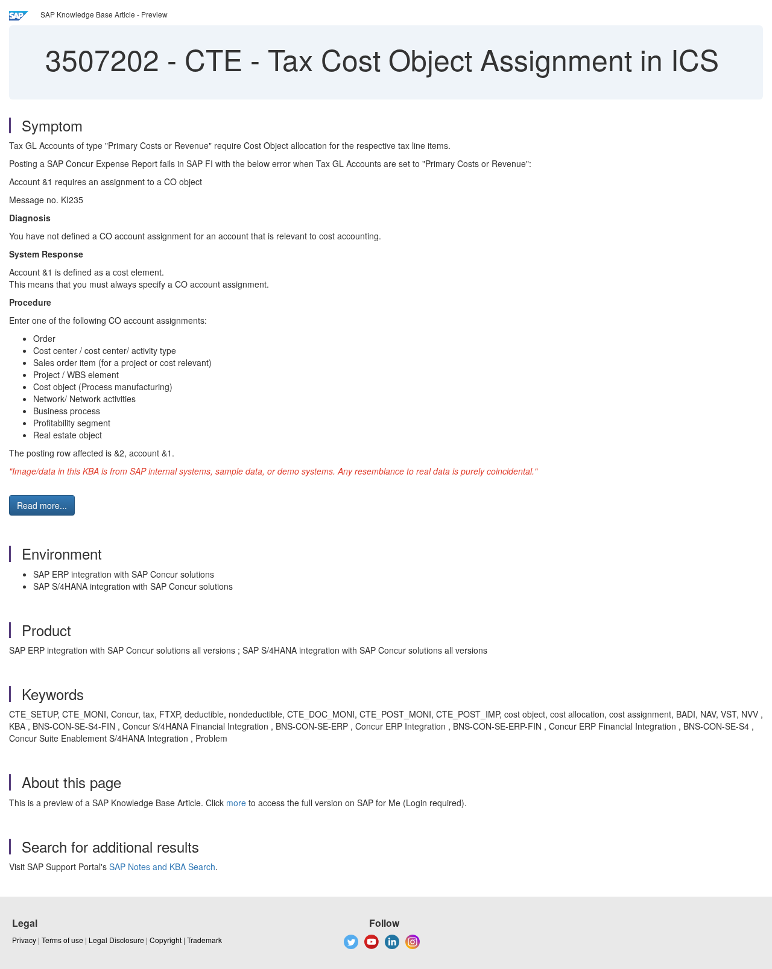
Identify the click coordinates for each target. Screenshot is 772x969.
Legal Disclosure (116, 940)
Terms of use (62, 940)
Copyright (166, 940)
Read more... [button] (42, 505)
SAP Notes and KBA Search (162, 866)
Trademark (204, 940)
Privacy (24, 940)
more (236, 803)
